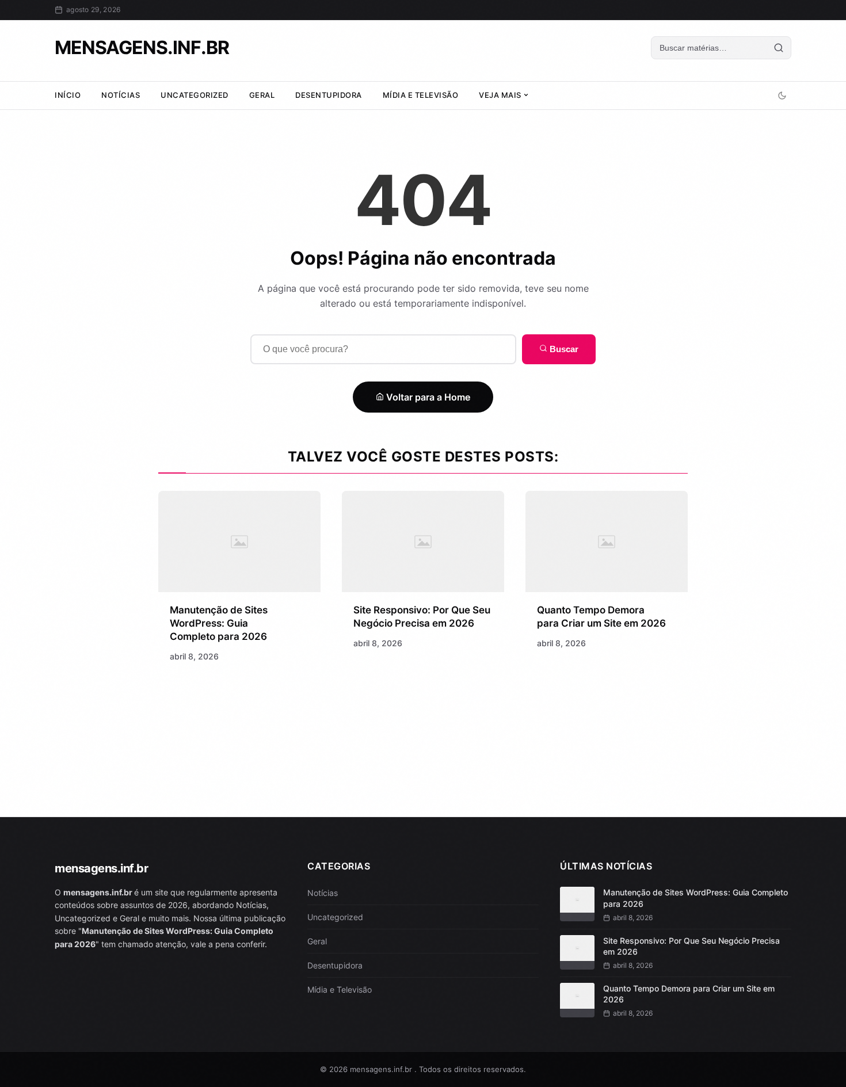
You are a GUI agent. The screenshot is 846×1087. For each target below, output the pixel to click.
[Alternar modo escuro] (782, 95)
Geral (262, 95)
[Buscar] (779, 48)
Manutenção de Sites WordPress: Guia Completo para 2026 (219, 623)
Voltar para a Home (427, 397)
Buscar (562, 349)
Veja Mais (501, 95)
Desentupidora (328, 95)
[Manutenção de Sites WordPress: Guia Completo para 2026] (239, 541)
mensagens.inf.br (142, 47)
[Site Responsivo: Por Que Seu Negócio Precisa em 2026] (423, 541)
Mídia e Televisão (421, 95)
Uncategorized (194, 95)
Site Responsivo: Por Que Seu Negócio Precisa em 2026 (691, 946)
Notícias (120, 95)
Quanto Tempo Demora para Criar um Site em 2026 (689, 994)
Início (68, 95)
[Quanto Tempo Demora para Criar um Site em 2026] (606, 541)
